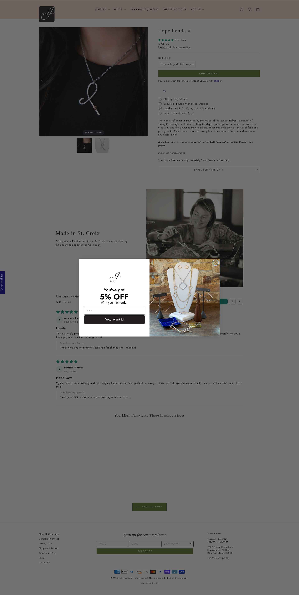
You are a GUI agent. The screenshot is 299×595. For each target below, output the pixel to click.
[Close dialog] (215, 262)
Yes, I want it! (114, 319)
